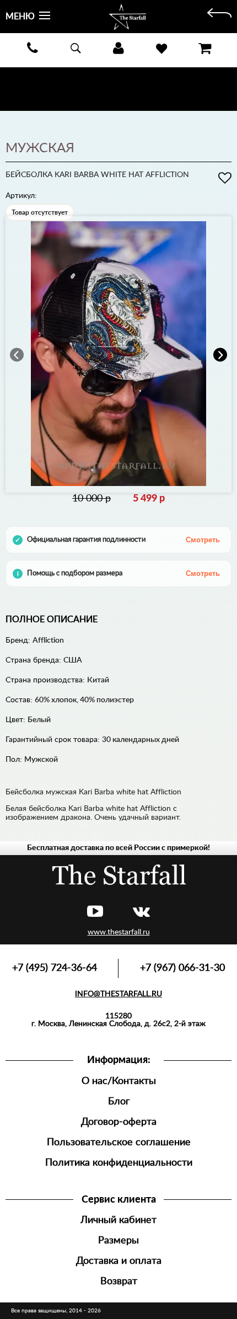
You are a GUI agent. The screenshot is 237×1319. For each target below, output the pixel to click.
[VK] (141, 912)
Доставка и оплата (118, 1260)
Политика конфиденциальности (118, 1162)
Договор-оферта (119, 1121)
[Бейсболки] (219, 16)
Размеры (118, 1240)
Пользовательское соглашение (119, 1142)
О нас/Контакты (119, 1081)
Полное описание (52, 619)
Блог (119, 1101)
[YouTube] (95, 912)
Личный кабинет (118, 1220)
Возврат (118, 1281)
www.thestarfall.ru (119, 932)
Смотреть (203, 540)
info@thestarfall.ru (118, 994)
